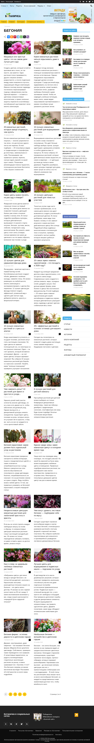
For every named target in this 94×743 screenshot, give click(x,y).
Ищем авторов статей (73, 307)
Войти (2, 1)
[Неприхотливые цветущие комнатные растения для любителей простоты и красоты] (17, 501)
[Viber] (27, 36)
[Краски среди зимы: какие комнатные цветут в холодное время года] (47, 436)
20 (29, 397)
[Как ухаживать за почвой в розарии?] (67, 52)
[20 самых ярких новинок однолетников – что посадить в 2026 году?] (47, 251)
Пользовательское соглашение (72, 731)
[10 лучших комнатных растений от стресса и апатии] (17, 317)
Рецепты (19, 6)
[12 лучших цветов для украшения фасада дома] (17, 251)
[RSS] (92, 1)
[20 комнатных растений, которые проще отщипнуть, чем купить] (17, 118)
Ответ (49, 6)
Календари (21, 22)
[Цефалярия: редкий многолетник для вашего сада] (67, 87)
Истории (68, 334)
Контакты (58, 734)
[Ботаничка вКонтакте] (83, 1)
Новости (68, 329)
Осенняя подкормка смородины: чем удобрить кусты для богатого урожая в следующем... (80, 281)
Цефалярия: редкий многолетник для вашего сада (80, 86)
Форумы (40, 6)
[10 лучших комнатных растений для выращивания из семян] (47, 118)
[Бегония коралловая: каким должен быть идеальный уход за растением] (17, 436)
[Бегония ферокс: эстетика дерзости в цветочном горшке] (17, 625)
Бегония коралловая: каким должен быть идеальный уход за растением (16, 447)
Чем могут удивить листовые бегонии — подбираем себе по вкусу (47, 513)
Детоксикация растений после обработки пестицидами (81, 267)
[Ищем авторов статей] (76, 302)
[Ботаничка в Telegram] (86, 1)
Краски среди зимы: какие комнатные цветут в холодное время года (47, 447)
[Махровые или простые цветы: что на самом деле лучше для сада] (17, 47)
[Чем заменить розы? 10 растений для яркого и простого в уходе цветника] (17, 380)
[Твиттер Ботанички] (89, 1)
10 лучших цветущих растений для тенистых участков (44, 197)
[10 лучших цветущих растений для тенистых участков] (47, 186)
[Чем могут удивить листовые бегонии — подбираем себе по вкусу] (47, 501)
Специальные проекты (34, 22)
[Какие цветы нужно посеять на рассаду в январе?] (17, 186)
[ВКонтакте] (8, 36)
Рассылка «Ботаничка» (25, 731)
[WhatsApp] (21, 36)
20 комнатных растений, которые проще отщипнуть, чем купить (16, 129)
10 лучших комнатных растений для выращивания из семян (46, 129)
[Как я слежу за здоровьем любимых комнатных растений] (17, 555)
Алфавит (12, 22)
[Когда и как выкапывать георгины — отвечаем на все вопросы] (67, 75)
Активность (17, 1)
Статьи (3, 6)
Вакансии (39, 731)
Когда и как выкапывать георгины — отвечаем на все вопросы (81, 75)
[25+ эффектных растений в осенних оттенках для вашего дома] (47, 317)
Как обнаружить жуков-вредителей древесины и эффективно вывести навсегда (75, 130)
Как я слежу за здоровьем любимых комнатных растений (15, 566)
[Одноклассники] (11, 36)
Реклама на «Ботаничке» (52, 731)
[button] (91, 6)
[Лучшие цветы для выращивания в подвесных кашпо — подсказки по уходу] (47, 555)
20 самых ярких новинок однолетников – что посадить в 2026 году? (47, 263)
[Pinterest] (15, 36)
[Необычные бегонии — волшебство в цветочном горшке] (47, 625)
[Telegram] (18, 36)
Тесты (12, 6)
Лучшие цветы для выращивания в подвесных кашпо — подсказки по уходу (47, 566)
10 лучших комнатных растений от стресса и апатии (14, 328)
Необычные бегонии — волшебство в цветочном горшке (45, 637)
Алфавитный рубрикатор (75, 355)
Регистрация (9, 1)
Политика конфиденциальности (42, 734)
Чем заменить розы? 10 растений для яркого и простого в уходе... (14, 391)
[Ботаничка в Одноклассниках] (80, 1)
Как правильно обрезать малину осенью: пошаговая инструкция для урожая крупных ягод (81, 240)
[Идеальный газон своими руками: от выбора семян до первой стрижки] (67, 224)
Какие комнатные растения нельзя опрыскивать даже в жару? (46, 59)
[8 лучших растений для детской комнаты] (47, 380)
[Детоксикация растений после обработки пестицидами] (67, 267)
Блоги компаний (29, 6)
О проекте (12, 731)
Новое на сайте (70, 30)
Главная (3, 22)
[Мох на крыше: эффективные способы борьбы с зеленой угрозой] (67, 254)
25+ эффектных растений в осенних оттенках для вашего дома (47, 328)
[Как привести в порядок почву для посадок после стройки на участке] (67, 61)
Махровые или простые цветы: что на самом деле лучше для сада (15, 59)
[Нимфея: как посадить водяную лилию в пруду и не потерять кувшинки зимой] (67, 38)
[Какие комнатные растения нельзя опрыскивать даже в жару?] (47, 47)
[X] (24, 36)
